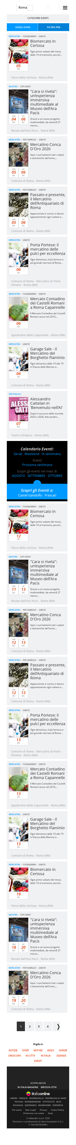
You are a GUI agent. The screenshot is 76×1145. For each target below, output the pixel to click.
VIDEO (50, 1050)
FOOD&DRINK (29, 36)
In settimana (51, 454)
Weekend (32, 454)
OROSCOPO (14, 1055)
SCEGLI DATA (22, 27)
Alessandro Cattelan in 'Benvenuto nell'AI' (46, 403)
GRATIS (42, 36)
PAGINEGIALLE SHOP (55, 1098)
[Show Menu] (65, 7)
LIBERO (13, 1098)
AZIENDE (61, 1055)
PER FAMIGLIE (29, 139)
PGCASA (19, 1102)
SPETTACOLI (15, 394)
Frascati (50, 495)
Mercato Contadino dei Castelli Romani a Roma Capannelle (47, 303)
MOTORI (38, 1050)
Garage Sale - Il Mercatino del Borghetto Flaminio (47, 353)
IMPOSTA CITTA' (49, 1087)
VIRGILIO (23, 1098)
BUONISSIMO (44, 1105)
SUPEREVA (57, 1105)
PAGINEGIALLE (36, 1098)
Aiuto (50, 1113)
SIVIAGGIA (18, 1105)
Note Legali (30, 1110)
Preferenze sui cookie (33, 1113)
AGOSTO (18, 475)
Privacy (43, 1110)
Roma (23, 7)
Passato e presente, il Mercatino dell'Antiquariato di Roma (47, 201)
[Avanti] (56, 1026)
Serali (18, 454)
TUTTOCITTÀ (48, 1102)
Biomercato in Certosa (43, 43)
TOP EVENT (25, 86)
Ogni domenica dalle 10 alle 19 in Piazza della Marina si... (47, 365)
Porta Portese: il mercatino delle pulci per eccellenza (47, 249)
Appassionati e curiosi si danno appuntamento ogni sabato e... (47, 215)
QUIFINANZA (31, 1105)
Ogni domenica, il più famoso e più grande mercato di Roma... (47, 261)
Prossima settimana (37, 464)
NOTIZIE (13, 1050)
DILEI (58, 1102)
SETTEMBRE (36, 475)
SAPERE (63, 1050)
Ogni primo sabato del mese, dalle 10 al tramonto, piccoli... (46, 53)
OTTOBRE (55, 475)
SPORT (25, 1050)
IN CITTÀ (30, 1055)
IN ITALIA (46, 1055)
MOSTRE (13, 86)
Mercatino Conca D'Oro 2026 (45, 146)
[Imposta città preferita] (11, 7)
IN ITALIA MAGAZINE (28, 1087)
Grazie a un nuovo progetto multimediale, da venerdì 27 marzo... (45, 122)
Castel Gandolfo (30, 495)
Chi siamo (17, 1110)
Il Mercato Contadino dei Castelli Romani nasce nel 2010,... (47, 315)
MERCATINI (14, 36)
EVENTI (38, 1061)
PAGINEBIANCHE (33, 1102)
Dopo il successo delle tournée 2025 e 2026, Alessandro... (46, 415)
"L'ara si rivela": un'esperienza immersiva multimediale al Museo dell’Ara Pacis (44, 102)
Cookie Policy (57, 1110)
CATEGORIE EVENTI (38, 18)
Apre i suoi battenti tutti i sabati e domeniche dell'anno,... (47, 156)
